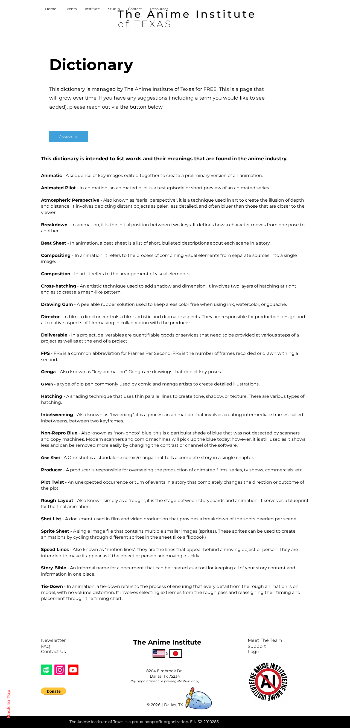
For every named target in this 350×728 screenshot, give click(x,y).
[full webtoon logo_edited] (46, 670)
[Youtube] (73, 670)
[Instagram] (59, 670)
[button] (53, 691)
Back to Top (8, 703)
